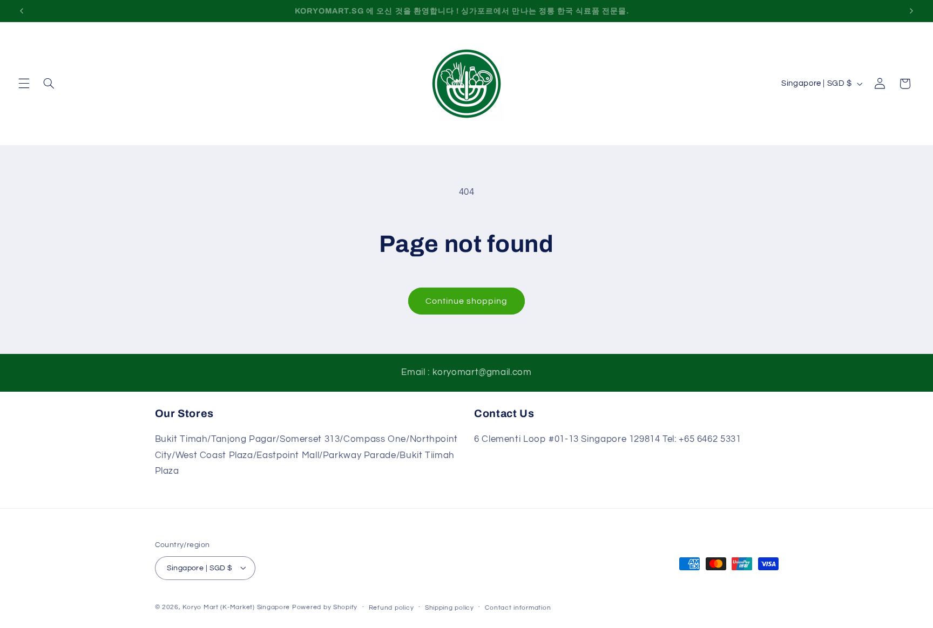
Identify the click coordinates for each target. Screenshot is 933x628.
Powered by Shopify (324, 607)
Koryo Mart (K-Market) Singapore (236, 607)
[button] (23, 83)
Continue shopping (466, 301)
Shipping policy (449, 607)
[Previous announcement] (21, 11)
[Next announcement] (911, 11)
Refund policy (391, 607)
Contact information (518, 607)
